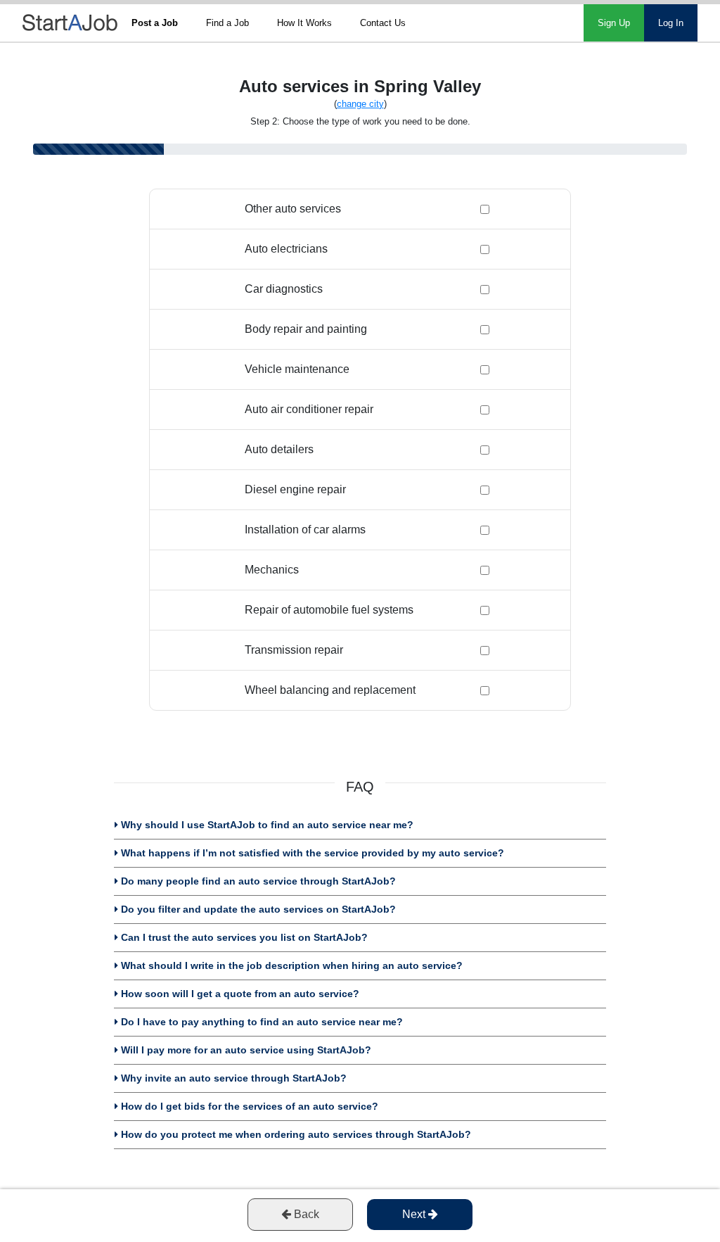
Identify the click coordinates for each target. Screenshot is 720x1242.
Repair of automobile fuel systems (329, 610)
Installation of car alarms (305, 530)
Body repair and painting (306, 329)
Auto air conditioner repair (309, 409)
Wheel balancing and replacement (330, 690)
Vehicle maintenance (297, 369)
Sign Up (614, 23)
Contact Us (383, 23)
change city (360, 104)
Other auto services (293, 209)
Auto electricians (286, 249)
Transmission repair (294, 650)
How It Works (304, 23)
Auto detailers (279, 449)
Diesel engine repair (295, 489)
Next (415, 1214)
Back (305, 1214)
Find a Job (227, 23)
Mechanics (272, 570)
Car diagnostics (284, 289)
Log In (670, 23)
